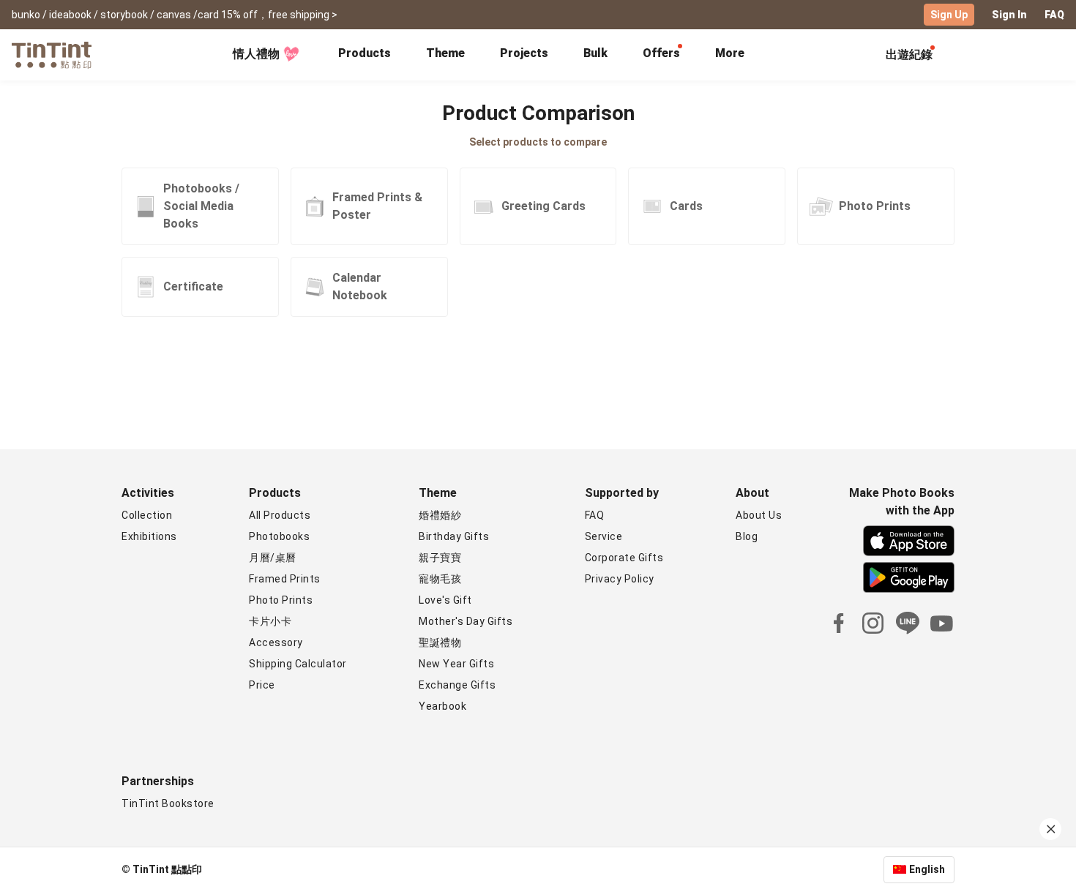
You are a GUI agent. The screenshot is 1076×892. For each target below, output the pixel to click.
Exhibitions (149, 536)
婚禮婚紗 (440, 515)
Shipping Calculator (298, 664)
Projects (524, 53)
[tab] (364, 55)
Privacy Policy (619, 579)
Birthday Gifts (454, 536)
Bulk (595, 53)
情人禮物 (256, 54)
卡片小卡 (270, 621)
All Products (279, 515)
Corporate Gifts (624, 557)
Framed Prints (285, 579)
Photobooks (279, 536)
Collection (147, 515)
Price (262, 685)
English (927, 869)
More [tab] (729, 53)
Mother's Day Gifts (465, 621)
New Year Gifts (456, 664)
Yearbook (442, 706)
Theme (445, 53)
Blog (747, 536)
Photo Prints (281, 600)
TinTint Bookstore (168, 803)
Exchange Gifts (457, 685)
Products (364, 53)
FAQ (1054, 14)
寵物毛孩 (440, 579)
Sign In (1009, 14)
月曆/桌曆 (272, 557)
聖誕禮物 (440, 642)
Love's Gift (445, 600)
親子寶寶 (440, 557)
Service (604, 536)
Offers (661, 53)
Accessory (276, 642)
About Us (759, 515)
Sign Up (949, 14)
